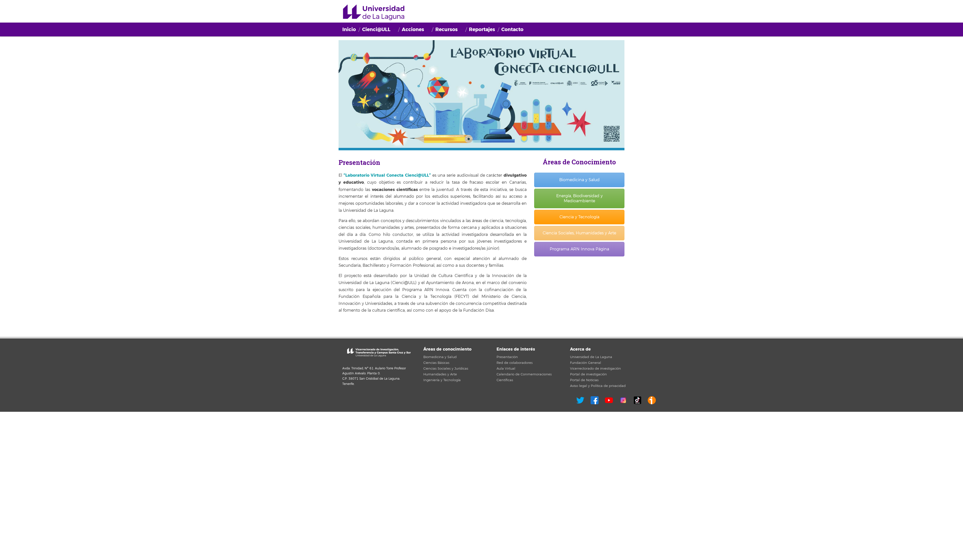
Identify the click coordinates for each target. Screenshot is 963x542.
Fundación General (585, 363)
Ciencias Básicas (436, 363)
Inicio (349, 29)
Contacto (512, 29)
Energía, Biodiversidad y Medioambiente (579, 198)
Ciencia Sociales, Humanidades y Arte (579, 233)
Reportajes (482, 29)
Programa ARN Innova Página (579, 249)
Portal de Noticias (584, 380)
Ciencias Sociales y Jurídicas (445, 369)
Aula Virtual (506, 369)
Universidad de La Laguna (591, 357)
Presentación (507, 357)
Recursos (446, 29)
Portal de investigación (588, 374)
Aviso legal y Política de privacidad (598, 386)
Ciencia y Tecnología (579, 217)
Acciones (413, 29)
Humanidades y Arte (440, 374)
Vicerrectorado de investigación (595, 369)
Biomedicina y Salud (579, 179)
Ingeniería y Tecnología (442, 380)
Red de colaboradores (515, 363)
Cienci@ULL (373, 12)
